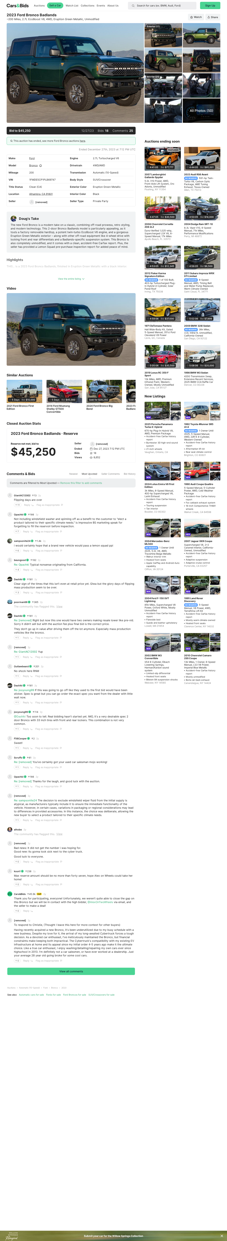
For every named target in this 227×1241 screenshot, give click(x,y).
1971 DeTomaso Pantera (158, 325)
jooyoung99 (21, 711)
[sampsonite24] (9, 541)
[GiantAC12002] (9, 495)
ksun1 (17, 871)
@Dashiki (20, 716)
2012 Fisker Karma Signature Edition (155, 274)
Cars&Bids (20, 894)
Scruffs (18, 757)
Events (101, 5)
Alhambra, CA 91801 (41, 194)
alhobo (18, 829)
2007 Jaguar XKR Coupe (198, 541)
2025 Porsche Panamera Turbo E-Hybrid (159, 425)
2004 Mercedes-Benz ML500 (157, 542)
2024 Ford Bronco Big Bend (99, 407)
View (59, 606)
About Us (112, 5)
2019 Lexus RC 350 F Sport (157, 374)
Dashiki (18, 579)
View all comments (71, 971)
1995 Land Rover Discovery (193, 599)
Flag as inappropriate (48, 504)
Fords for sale (53, 994)
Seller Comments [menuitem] (110, 474)
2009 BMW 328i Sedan (197, 325)
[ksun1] (9, 871)
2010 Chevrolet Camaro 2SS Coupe (198, 657)
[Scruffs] (9, 757)
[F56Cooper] (9, 738)
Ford (32, 158)
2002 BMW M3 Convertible (153, 657)
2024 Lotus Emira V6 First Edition (159, 485)
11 (18, 504)
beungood (20, 560)
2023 (63, 987)
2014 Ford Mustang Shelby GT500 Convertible (58, 408)
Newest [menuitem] (73, 474)
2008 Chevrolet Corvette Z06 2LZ (159, 225)
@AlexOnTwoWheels (100, 902)
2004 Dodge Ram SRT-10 (198, 224)
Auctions (39, 5)
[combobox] (162, 5)
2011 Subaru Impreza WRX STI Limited (199, 274)
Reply (27, 504)
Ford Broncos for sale (74, 994)
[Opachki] (9, 514)
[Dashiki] (9, 579)
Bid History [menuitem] (130, 474)
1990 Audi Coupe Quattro (198, 484)
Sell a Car (55, 5)
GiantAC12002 (22, 495)
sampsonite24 (22, 541)
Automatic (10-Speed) (29, 987)
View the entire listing (69, 278)
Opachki (18, 514)
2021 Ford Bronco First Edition (20, 407)
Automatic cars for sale (31, 994)
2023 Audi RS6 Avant (196, 174)
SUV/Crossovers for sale (101, 994)
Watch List (72, 5)
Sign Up (210, 5)
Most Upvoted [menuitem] (89, 474)
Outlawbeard (21, 666)
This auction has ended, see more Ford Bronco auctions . (49, 140)
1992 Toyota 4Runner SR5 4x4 (198, 425)
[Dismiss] (222, 1236)
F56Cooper (20, 738)
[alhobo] (9, 829)
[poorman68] (9, 601)
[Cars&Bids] (9, 893)
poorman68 (20, 602)
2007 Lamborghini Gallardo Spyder (155, 176)
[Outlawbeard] (9, 666)
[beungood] (9, 560)
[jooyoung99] (9, 711)
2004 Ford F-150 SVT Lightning (157, 599)
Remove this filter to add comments (81, 483)
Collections (87, 5)
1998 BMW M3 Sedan (196, 372)
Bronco (33, 165)
